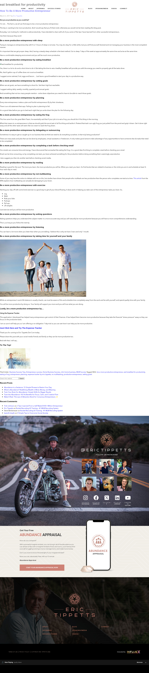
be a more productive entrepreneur (110, 372)
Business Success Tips (17, 372)
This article (137, 178)
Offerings (41, 8)
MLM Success (81, 372)
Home (23, 8)
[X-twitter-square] (106, 497)
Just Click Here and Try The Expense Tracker (21, 328)
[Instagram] (85, 497)
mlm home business (68, 372)
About (31, 8)
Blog (90, 8)
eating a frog (5, 374)
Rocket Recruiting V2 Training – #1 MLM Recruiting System (37, 408)
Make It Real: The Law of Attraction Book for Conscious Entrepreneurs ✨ (31, 397)
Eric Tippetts (8, 408)
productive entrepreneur (73, 374)
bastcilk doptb (9, 413)
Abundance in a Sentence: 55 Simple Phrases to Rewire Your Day (28, 387)
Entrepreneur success (34, 372)
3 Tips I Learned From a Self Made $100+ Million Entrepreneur (40, 406)
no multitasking (57, 374)
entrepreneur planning (18, 374)
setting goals (87, 374)
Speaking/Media (101, 8)
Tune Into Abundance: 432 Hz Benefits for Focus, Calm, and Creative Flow (31, 394)
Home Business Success (51, 372)
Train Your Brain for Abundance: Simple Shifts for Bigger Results (27, 392)
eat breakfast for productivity (134, 372)
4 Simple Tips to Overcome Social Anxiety (32, 413)
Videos (114, 8)
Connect (123, 8)
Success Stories (54, 8)
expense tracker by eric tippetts (39, 374)
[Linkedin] (117, 497)
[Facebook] (96, 497)
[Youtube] (127, 497)
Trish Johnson (9, 406)
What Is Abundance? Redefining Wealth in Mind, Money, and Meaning (29, 389)
